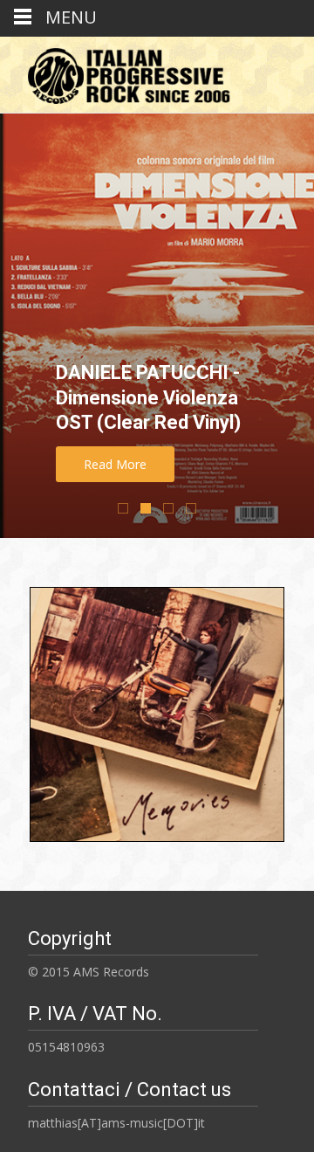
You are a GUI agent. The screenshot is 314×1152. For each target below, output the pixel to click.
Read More (115, 464)
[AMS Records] (122, 72)
